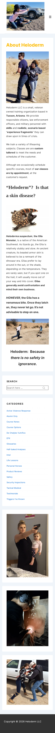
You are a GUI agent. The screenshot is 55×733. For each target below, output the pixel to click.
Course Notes (13, 422)
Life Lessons (12, 460)
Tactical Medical (14, 488)
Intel (9, 455)
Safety (9, 477)
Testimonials (12, 493)
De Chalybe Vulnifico (16, 433)
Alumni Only (12, 416)
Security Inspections (16, 482)
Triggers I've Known (16, 499)
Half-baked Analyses (16, 449)
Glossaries (11, 444)
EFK (8, 438)
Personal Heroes (14, 466)
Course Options (14, 427)
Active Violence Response (19, 411)
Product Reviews (14, 471)
